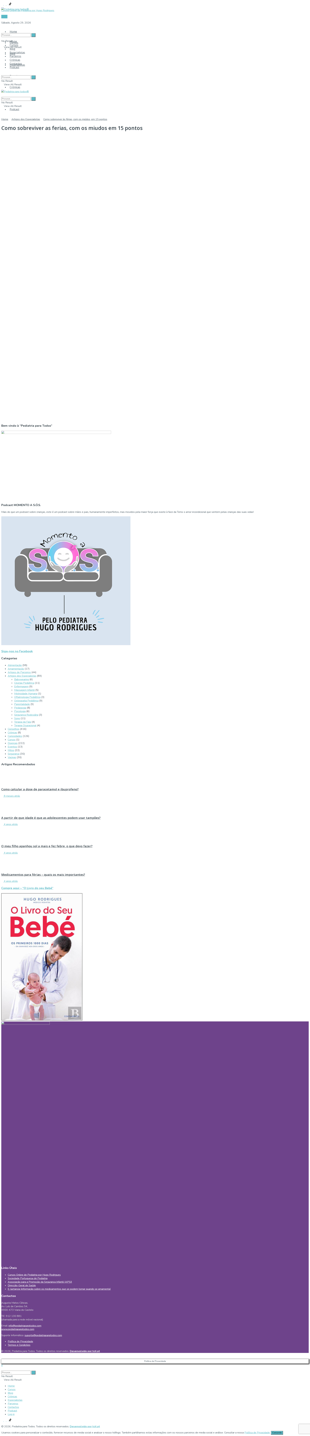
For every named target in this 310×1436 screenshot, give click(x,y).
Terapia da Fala (22, 722)
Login (4, 16)
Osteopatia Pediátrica (26, 700)
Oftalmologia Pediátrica (27, 697)
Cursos (14, 45)
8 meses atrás (11, 796)
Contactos (16, 63)
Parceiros (15, 56)
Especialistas (17, 52)
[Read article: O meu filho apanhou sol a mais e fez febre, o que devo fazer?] (155, 833)
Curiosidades (15, 736)
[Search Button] (2, 29)
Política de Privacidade (20, 1341)
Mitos (11, 750)
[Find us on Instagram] (5, 4)
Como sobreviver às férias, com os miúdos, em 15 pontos (75, 119)
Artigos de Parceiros (19, 672)
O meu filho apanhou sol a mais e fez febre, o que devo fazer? (47, 846)
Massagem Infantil (24, 690)
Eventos (12, 747)
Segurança (13, 754)
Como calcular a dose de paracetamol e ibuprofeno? (40, 789)
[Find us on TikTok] (10, 4)
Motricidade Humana (25, 693)
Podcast (14, 109)
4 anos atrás (10, 824)
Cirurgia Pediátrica (24, 683)
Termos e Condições (19, 1345)
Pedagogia (20, 708)
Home (13, 31)
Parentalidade (22, 704)
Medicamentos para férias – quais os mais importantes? (43, 874)
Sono (17, 718)
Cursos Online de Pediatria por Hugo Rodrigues (34, 1275)
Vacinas (12, 757)
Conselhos (13, 729)
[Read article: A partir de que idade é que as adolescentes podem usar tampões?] (155, 805)
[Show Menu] (2, 88)
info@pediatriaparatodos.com (25, 1325)
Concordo (277, 1432)
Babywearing (21, 679)
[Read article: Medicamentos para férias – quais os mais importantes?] (155, 862)
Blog (12, 49)
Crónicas (15, 87)
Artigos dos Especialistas (25, 119)
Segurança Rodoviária (26, 715)
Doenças (13, 743)
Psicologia (20, 711)
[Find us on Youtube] (7, 4)
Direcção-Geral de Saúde (22, 1285)
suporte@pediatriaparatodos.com (43, 1335)
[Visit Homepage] (15, 8)
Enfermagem (21, 686)
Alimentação (15, 665)
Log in (11, 1414)
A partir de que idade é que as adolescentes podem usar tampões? (51, 818)
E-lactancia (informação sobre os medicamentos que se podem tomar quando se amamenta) (59, 1289)
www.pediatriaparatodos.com (17, 1329)
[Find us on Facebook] (2, 4)
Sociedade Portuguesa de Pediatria (27, 1278)
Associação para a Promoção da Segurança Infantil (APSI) (40, 1282)
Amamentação (16, 669)
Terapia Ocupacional (25, 725)
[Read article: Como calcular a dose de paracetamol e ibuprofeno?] (155, 776)
